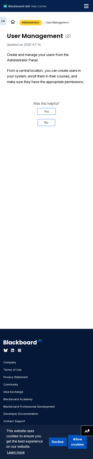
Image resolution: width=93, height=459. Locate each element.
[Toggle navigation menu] (86, 6)
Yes (46, 111)
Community (10, 384)
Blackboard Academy (17, 399)
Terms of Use (12, 369)
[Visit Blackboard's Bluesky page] (6, 350)
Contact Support (14, 421)
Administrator (30, 22)
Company (9, 362)
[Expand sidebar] (3, 21)
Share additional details (46, 144)
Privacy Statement (15, 377)
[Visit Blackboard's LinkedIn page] (13, 350)
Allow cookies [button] (77, 441)
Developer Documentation (20, 413)
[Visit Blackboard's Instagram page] (19, 350)
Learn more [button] (16, 452)
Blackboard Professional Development (29, 406)
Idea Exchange (13, 391)
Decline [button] (58, 442)
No (46, 122)
